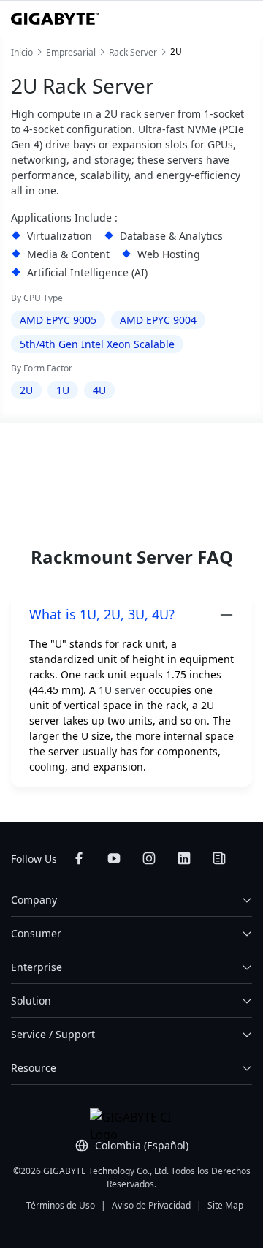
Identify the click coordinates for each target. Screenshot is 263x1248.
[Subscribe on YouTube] (114, 858)
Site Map (225, 1205)
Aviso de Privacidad (151, 1205)
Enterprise (36, 967)
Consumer (36, 933)
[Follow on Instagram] (149, 858)
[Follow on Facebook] (79, 858)
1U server (122, 690)
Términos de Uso (60, 1205)
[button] (131, 614)
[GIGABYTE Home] (55, 19)
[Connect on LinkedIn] (184, 858)
